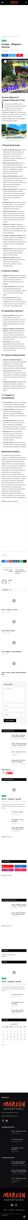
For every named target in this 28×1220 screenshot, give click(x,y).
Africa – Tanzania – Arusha (9, 609)
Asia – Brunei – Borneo (8, 630)
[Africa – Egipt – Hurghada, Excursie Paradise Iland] (6, 737)
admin (10, 580)
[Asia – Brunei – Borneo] (14, 622)
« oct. (3, 1044)
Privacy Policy (20, 1210)
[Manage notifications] (24, 1216)
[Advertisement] (14, 20)
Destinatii (12, 1210)
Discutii (3, 956)
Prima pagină (4, 36)
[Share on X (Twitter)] (12, 55)
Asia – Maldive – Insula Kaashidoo (12, 651)
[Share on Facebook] (5, 55)
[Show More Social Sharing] (24, 55)
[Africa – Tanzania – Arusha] (14, 601)
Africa (4, 795)
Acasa (5, 1210)
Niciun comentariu (15, 50)
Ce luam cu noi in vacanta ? (8, 954)
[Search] (25, 2)
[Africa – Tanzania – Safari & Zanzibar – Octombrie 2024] (6, 745)
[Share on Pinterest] (19, 55)
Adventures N (5, 1215)
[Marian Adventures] (14, 2)
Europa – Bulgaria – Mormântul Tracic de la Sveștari (20, 571)
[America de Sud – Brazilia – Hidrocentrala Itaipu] (6, 762)
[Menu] (3, 2)
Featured (4, 555)
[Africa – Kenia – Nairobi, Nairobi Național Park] (14, 664)
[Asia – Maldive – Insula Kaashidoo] (14, 643)
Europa (4, 40)
